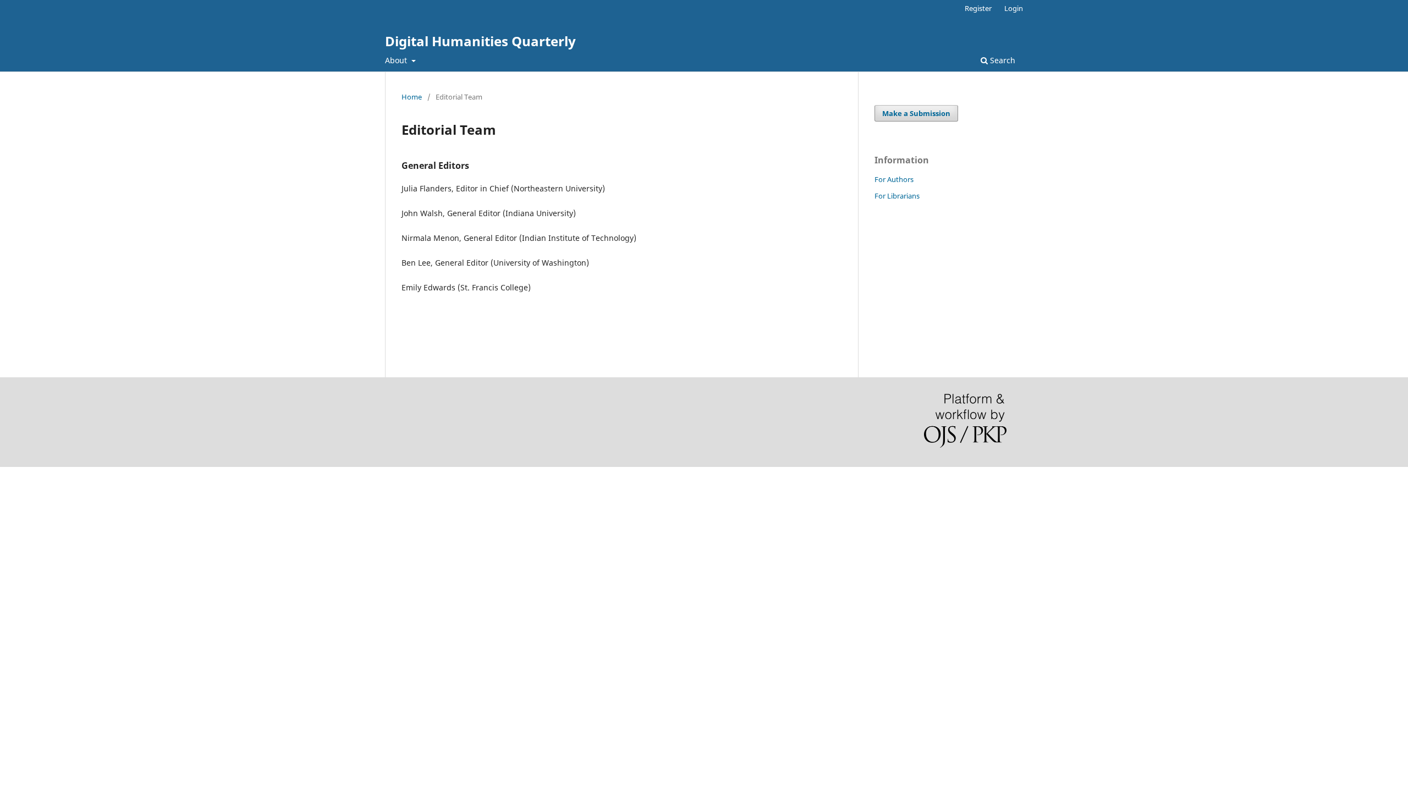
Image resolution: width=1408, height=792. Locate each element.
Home (412, 97)
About (397, 60)
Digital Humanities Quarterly (480, 41)
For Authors (894, 179)
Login (1013, 8)
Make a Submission (916, 113)
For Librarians (897, 196)
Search (1001, 60)
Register (978, 8)
